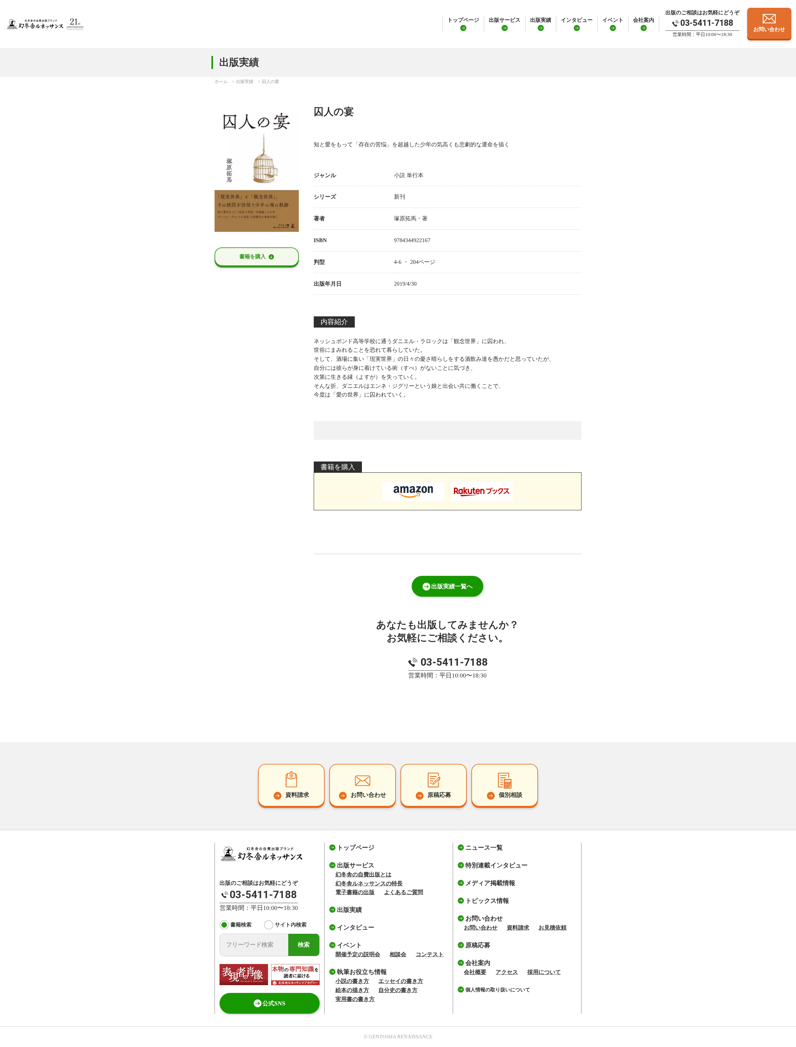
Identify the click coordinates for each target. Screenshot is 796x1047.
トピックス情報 (487, 900)
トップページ (463, 20)
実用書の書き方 (355, 999)
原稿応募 (477, 945)
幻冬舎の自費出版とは (363, 874)
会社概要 (475, 972)
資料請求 (518, 928)
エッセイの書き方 (400, 981)
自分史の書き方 (398, 990)
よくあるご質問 (403, 892)
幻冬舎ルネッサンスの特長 (369, 883)
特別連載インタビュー (496, 865)
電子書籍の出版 (355, 892)
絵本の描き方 (352, 990)
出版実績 (540, 20)
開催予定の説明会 (358, 954)
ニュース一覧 (484, 847)
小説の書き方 (352, 981)
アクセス (507, 972)
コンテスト (430, 954)
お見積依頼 (553, 928)
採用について (544, 972)
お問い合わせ (480, 928)
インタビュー (577, 20)
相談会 (398, 954)
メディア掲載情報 (490, 882)
